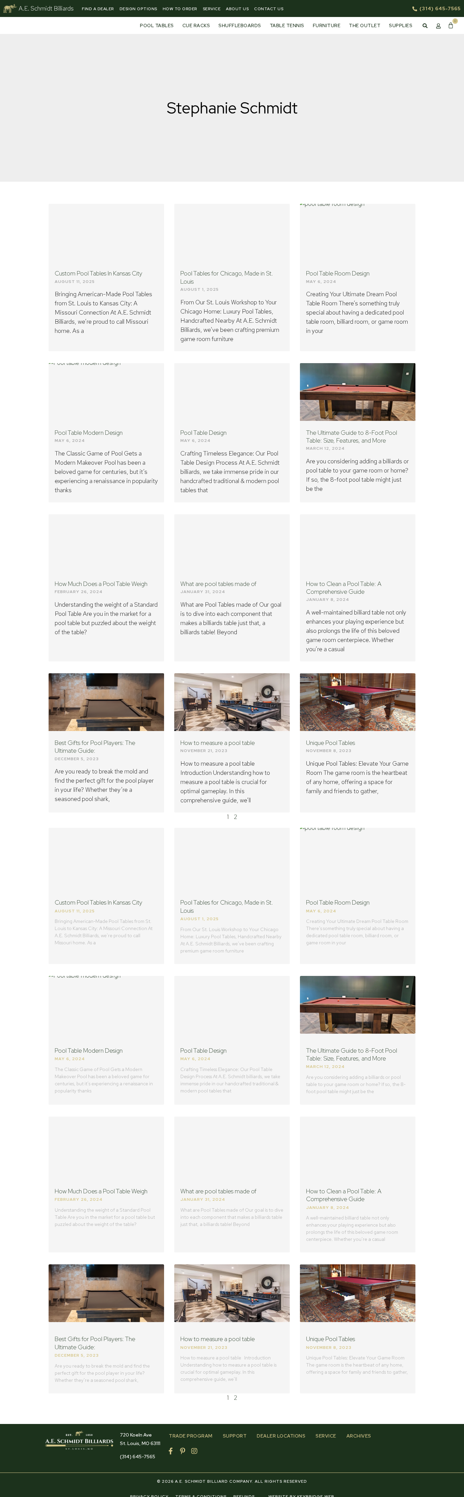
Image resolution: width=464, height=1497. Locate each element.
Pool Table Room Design (338, 273)
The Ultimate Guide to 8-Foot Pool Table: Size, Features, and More (351, 436)
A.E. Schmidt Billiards (46, 8)
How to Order (180, 9)
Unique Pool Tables (330, 743)
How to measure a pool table (217, 743)
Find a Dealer (98, 9)
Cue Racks (196, 25)
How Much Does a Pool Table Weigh (101, 584)
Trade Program (191, 1436)
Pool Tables (157, 25)
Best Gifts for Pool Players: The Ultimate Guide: (95, 746)
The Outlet (364, 25)
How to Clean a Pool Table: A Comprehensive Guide (343, 587)
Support (235, 1436)
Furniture (327, 25)
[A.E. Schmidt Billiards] (10, 8)
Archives (358, 1436)
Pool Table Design (203, 432)
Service (212, 9)
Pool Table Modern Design (89, 432)
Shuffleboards (239, 25)
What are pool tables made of (218, 584)
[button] (425, 26)
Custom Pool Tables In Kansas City (98, 273)
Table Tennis (287, 25)
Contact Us (268, 9)
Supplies (400, 25)
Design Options (138, 9)
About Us (237, 9)
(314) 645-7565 (137, 1457)
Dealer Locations (281, 1436)
